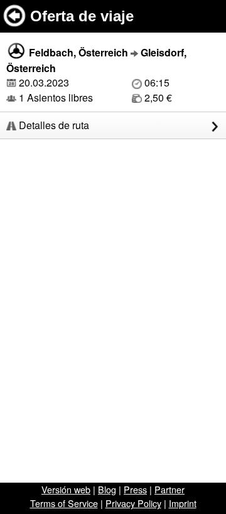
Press (135, 489)
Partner (169, 489)
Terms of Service (64, 503)
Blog (107, 489)
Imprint (182, 503)
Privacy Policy (133, 503)
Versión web (65, 489)
